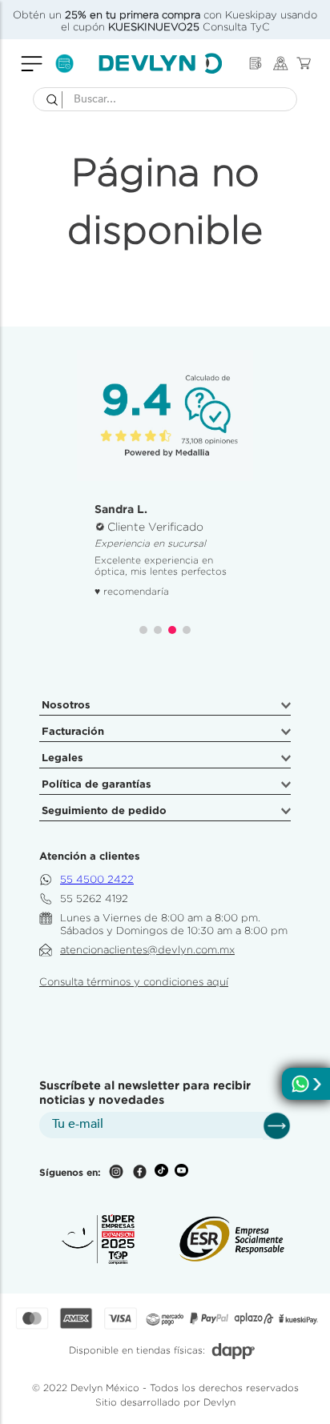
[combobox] (165, 99)
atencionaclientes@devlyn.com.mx (147, 950)
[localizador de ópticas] (281, 64)
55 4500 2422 (97, 879)
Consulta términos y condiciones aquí (133, 982)
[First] (255, 63)
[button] (143, 630)
